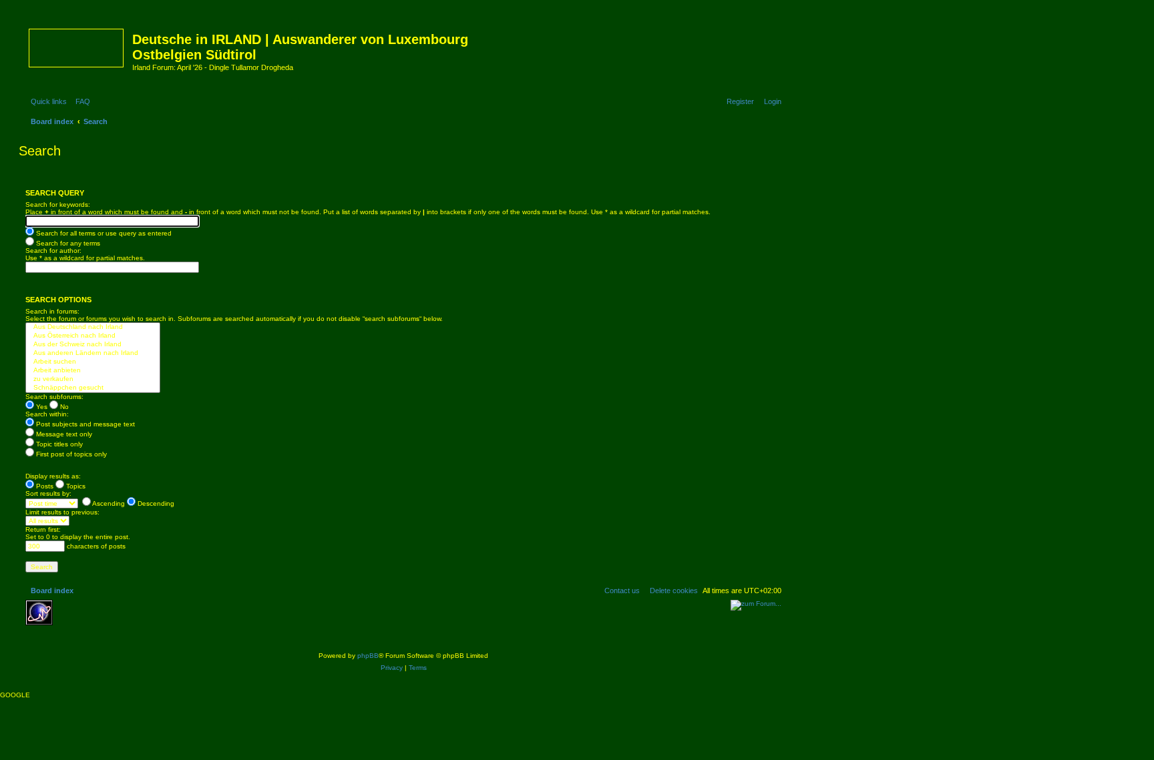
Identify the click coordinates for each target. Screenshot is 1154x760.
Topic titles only (58, 444)
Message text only (63, 434)
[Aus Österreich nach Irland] (93, 336)
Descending (155, 503)
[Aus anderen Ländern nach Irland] (93, 353)
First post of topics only (70, 454)
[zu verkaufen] (93, 379)
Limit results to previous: (62, 512)
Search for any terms (67, 243)
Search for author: (53, 250)
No (63, 406)
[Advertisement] (155, 620)
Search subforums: (54, 396)
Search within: (47, 414)
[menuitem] (80, 101)
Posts (43, 486)
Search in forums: (52, 311)
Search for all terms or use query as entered (103, 233)
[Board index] (77, 45)
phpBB (368, 655)
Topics (74, 486)
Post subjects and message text (84, 424)
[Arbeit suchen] (93, 362)
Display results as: (53, 476)
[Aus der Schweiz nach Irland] (93, 344)
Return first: (43, 529)
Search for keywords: (57, 204)
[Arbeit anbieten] (93, 370)
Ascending (108, 503)
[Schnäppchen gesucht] (93, 388)
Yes (40, 406)
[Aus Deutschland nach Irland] (93, 327)
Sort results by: (48, 493)
